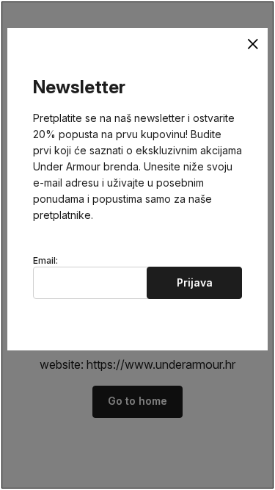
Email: (45, 260)
